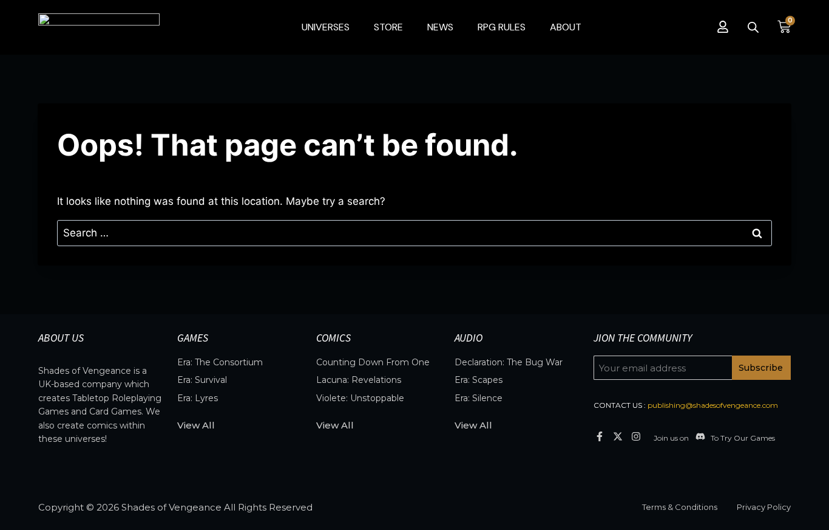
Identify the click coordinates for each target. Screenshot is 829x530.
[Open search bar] (753, 27)
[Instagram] (636, 436)
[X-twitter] (617, 436)
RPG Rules (502, 27)
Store (388, 27)
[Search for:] (414, 233)
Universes (326, 27)
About (565, 27)
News (440, 27)
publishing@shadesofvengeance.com (713, 405)
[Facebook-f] (599, 436)
